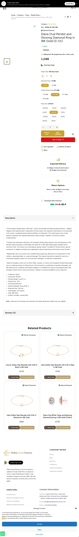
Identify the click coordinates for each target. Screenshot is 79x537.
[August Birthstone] (68, 17)
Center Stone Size (50, 90)
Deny (39, 530)
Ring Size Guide (49, 65)
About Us (52, 461)
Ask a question (48, 147)
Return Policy (58, 192)
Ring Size (47, 104)
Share (45, 150)
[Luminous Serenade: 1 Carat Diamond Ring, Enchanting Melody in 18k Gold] (65, 17)
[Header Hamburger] (4, 7)
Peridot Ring (35, 15)
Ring (27, 15)
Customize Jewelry (55, 471)
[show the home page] (21, 453)
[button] (76, 508)
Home (13, 15)
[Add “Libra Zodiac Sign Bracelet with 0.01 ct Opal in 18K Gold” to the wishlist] (45, 335)
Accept (39, 524)
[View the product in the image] (21, 350)
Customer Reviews (55, 468)
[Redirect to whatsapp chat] (2, 534)
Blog (50, 458)
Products (20, 15)
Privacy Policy (39, 534)
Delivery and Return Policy (15, 498)
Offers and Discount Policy (15, 505)
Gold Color (49, 72)
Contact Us (53, 464)
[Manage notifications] (3, 518)
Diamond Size (48, 81)
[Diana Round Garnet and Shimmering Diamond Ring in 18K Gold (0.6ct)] (70, 17)
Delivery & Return (65, 147)
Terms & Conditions (13, 501)
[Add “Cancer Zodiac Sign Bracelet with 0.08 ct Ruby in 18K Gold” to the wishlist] (9, 335)
